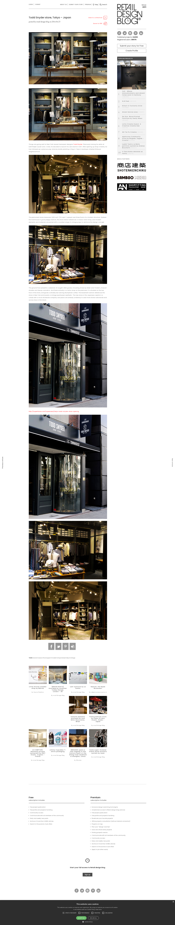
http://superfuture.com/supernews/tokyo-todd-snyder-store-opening (54, 411)
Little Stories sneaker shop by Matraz (38, 687)
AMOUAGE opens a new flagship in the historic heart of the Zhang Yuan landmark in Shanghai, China (78, 753)
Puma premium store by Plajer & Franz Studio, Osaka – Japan (98, 719)
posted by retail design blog (39, 21)
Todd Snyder (77, 144)
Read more (99, 909)
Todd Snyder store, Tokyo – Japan (50, 17)
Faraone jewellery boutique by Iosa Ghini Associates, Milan (78, 719)
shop (59, 658)
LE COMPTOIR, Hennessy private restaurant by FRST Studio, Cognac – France (37, 753)
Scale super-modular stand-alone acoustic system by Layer (98, 751)
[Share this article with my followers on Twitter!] (58, 646)
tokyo (67, 658)
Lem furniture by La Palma (78, 687)
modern (54, 658)
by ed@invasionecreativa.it (98, 692)
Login (31, 4)
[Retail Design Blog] (131, 14)
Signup (37, 4)
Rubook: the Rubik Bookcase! (98, 687)
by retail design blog (58, 695)
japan (49, 658)
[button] (63, 913)
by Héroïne (78, 760)
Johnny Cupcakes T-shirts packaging (58, 750)
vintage (72, 658)
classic (40, 658)
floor (44, 658)
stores (63, 658)
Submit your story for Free (132, 46)
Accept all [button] (81, 918)
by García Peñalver (38, 692)
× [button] (173, 902)
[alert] (87, 912)
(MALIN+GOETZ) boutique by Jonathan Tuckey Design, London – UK (58, 689)
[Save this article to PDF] (73, 646)
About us (63, 4)
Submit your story (76, 4)
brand (35, 658)
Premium (88, 4)
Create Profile (132, 50)
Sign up (87, 874)
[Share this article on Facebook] (51, 646)
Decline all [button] (93, 918)
